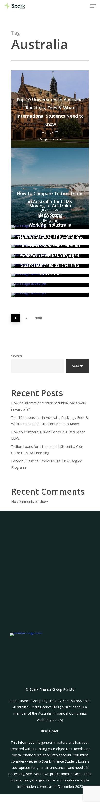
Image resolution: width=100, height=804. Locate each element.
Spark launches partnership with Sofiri (50, 269)
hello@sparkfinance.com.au (50, 561)
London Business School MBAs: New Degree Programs (46, 464)
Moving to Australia (50, 205)
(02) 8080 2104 (50, 595)
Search (16, 355)
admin (53, 288)
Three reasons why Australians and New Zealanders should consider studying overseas (50, 246)
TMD (54, 621)
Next (38, 318)
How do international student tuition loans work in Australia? (48, 406)
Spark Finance (53, 139)
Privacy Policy (53, 634)
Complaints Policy (54, 627)
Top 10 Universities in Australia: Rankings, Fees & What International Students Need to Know (50, 112)
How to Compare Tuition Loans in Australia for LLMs (48, 435)
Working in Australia (50, 225)
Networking (50, 215)
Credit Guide (53, 640)
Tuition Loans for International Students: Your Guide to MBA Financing (47, 449)
